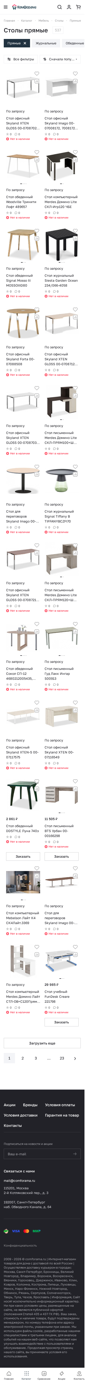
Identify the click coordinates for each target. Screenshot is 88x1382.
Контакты (13, 1125)
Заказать (23, 856)
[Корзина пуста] (78, 7)
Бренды (30, 1104)
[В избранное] (36, 73)
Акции (9, 1104)
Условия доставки (21, 1115)
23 (62, 1058)
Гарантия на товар (62, 1115)
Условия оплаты (60, 1104)
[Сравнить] (36, 81)
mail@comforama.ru (19, 1180)
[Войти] (69, 7)
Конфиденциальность (20, 1245)
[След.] (75, 1058)
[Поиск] (59, 7)
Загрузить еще (42, 1043)
